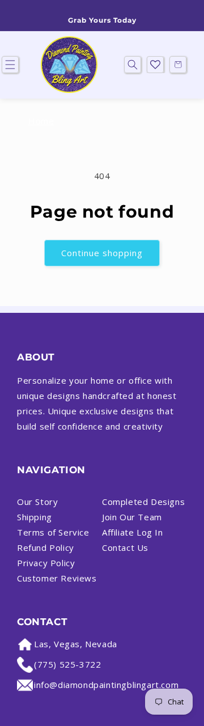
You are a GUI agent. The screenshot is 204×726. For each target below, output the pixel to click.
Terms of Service (53, 532)
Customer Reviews (57, 578)
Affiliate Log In (132, 532)
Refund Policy (45, 547)
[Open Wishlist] (155, 64)
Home (41, 120)
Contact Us (125, 547)
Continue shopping (102, 252)
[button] (132, 64)
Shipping (34, 517)
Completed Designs (143, 501)
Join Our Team (132, 517)
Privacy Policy (46, 562)
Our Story (37, 501)
